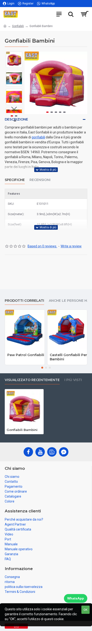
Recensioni (39, 180)
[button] (29, 83)
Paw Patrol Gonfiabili (25, 355)
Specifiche (15, 180)
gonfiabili (38, 137)
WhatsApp (75, 598)
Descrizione (16, 119)
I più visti (73, 380)
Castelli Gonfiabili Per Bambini (68, 357)
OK (86, 609)
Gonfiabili (18, 26)
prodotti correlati (24, 301)
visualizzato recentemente (32, 380)
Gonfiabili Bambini (22, 430)
